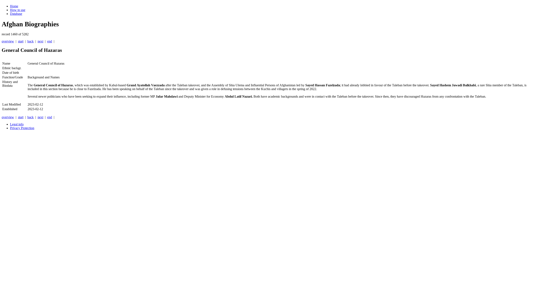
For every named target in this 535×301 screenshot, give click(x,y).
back (30, 41)
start (20, 41)
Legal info (17, 124)
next (40, 41)
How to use (17, 10)
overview (8, 41)
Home (14, 6)
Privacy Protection (22, 128)
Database (16, 13)
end (49, 41)
